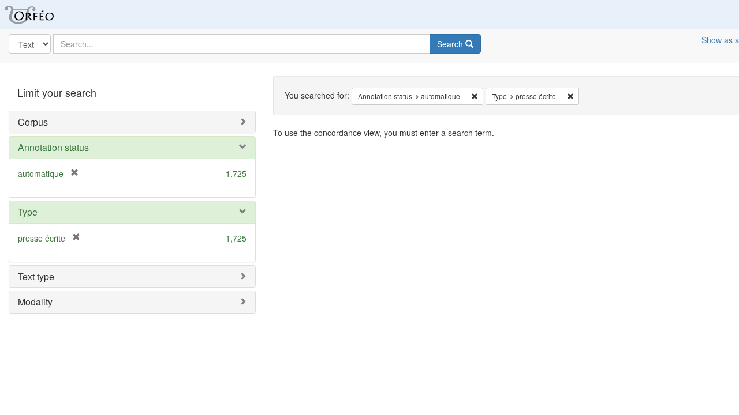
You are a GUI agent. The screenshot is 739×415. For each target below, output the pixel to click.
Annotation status (53, 147)
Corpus (33, 122)
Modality (35, 301)
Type (28, 211)
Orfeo (43, 14)
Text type (36, 276)
